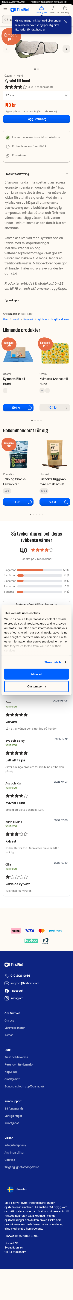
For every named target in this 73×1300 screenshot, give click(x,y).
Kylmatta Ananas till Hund (53, 381)
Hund (19, 76)
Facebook (16, 991)
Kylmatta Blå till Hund (14, 381)
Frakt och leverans (16, 1057)
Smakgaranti (12, 1079)
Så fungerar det (14, 1108)
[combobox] (36, 95)
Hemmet (28, 319)
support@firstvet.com (24, 983)
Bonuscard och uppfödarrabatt (24, 1086)
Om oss (9, 1020)
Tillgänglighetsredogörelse (21, 1167)
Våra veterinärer (14, 1028)
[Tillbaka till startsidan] (19, 10)
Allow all (36, 674)
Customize (34, 686)
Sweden (21, 1189)
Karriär (8, 1035)
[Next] (66, 49)
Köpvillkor (10, 1072)
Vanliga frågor (13, 1116)
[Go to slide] (32, 420)
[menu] (5, 9)
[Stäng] (66, 22)
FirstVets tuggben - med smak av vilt (53, 482)
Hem (5, 319)
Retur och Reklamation (19, 1064)
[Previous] (6, 49)
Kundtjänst (11, 1123)
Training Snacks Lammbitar (14, 482)
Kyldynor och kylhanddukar (53, 319)
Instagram (16, 998)
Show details (52, 662)
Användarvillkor (14, 1152)
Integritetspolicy (15, 1145)
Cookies (9, 1160)
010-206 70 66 (20, 976)
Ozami (8, 76)
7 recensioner (43, 87)
